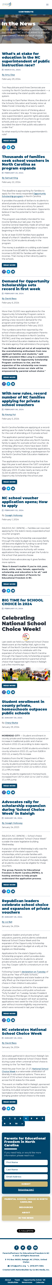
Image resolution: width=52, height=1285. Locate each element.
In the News (26, 1218)
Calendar (40, 1282)
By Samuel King (10, 178)
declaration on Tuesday (34, 972)
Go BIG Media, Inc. (41, 1270)
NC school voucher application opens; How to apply (25, 502)
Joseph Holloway (14, 515)
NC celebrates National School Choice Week (24, 1032)
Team (17, 1280)
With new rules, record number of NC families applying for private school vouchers (24, 399)
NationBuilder (22, 1270)
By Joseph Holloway (12, 823)
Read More (9, 141)
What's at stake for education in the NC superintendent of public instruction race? (26, 59)
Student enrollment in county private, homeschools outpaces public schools (24, 707)
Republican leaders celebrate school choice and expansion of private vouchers (26, 906)
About (26, 1212)
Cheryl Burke (11, 723)
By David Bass (9, 298)
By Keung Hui (9, 414)
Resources (26, 1207)
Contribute (26, 12)
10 (16, 1123)
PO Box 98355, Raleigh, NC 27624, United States (27, 1260)
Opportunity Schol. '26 (34, 1280)
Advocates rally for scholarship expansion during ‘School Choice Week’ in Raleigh (24, 807)
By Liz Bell (7, 922)
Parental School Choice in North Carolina (26, 1200)
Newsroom (27, 1282)
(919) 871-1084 (37, 1266)
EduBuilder (13, 1282)
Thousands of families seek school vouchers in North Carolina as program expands (25, 162)
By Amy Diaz (8, 75)
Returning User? (26, 1189)
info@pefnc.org (18, 1266)
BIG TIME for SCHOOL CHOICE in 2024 (22, 602)
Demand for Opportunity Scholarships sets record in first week (25, 285)
